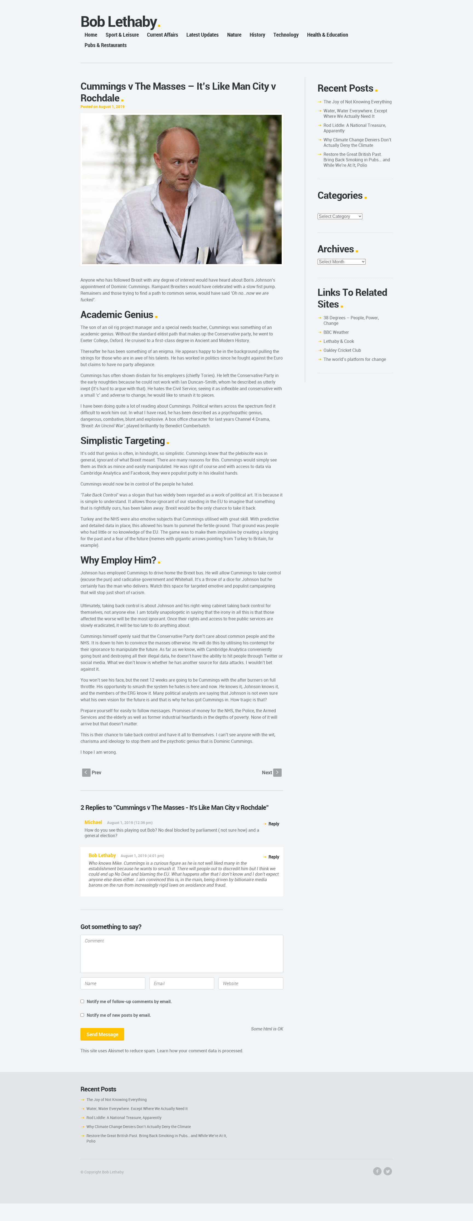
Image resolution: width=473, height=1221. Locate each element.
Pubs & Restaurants (106, 45)
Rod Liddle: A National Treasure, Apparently (355, 128)
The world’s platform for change (355, 359)
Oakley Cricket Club (342, 350)
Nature (234, 34)
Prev (93, 772)
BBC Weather (336, 332)
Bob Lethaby (118, 21)
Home (91, 34)
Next (271, 772)
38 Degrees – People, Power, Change (351, 320)
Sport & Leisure (122, 34)
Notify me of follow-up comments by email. (129, 1001)
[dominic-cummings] (181, 189)
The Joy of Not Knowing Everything (358, 102)
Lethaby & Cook (339, 341)
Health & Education (327, 34)
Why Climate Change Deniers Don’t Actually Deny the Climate (357, 142)
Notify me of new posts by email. (119, 1015)
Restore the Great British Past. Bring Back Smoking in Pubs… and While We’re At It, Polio (357, 159)
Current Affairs (162, 34)
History (257, 34)
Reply (274, 824)
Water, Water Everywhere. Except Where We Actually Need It (355, 113)
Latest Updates (202, 34)
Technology (286, 34)
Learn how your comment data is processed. (200, 1051)
